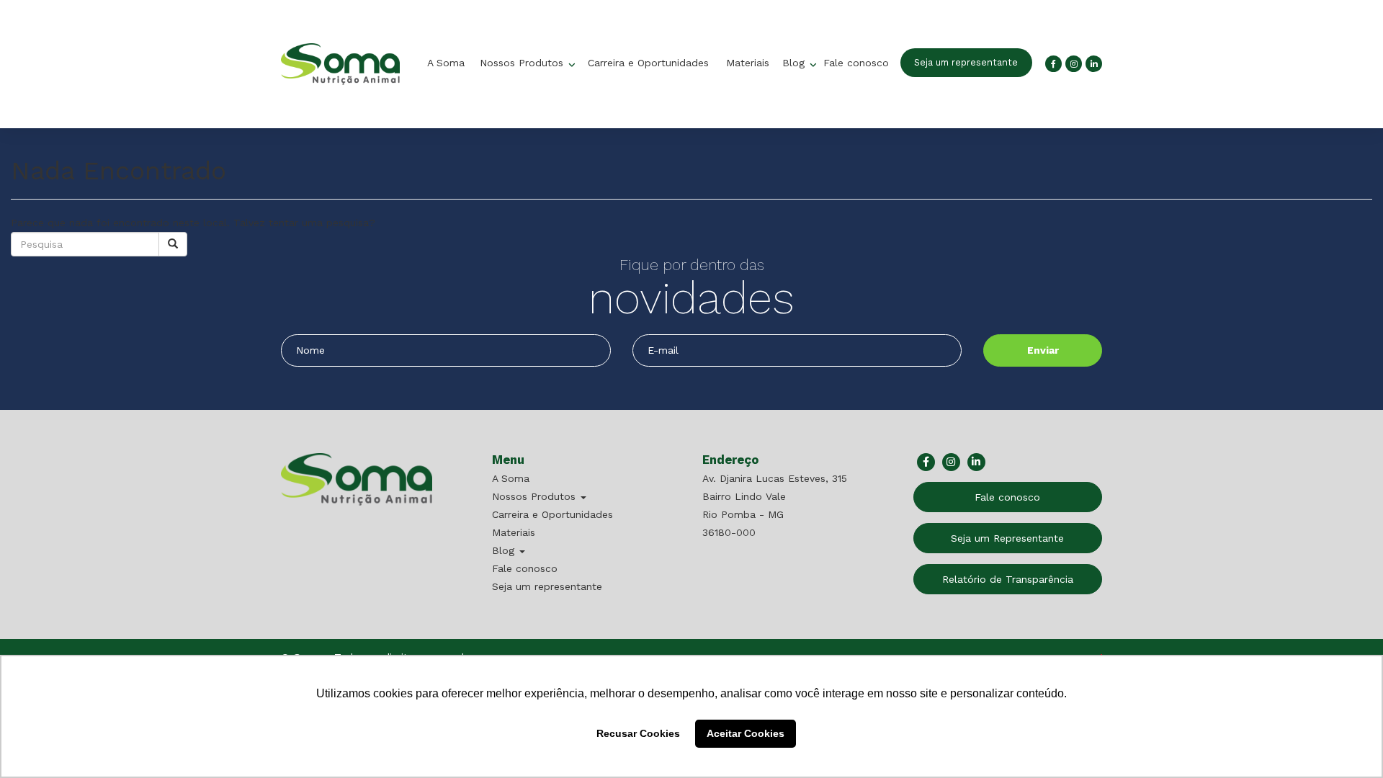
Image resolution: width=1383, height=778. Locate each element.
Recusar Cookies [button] (638, 733)
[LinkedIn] (1094, 63)
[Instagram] (1073, 63)
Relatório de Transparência (1007, 579)
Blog (795, 62)
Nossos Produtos (523, 62)
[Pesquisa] (172, 244)
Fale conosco (856, 62)
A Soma (446, 62)
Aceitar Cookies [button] (745, 733)
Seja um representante (966, 62)
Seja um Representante (1007, 538)
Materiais (747, 62)
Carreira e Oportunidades (648, 62)
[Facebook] (1053, 63)
